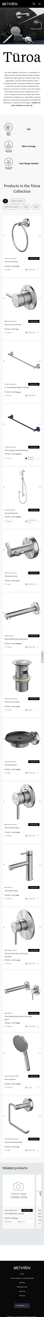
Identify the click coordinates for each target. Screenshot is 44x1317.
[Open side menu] (39, 4)
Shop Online (34, 258)
